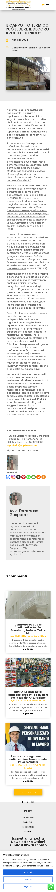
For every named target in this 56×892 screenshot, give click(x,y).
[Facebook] (8, 477)
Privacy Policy (28, 818)
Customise (28, 879)
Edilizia (33, 47)
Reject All (28, 886)
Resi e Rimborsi (28, 827)
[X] (18, 477)
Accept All (28, 872)
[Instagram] (13, 477)
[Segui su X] (27, 802)
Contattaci (28, 831)
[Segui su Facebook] (22, 802)
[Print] (38, 477)
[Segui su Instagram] (32, 802)
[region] (28, 871)
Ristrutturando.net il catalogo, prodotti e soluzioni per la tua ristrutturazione (28, 694)
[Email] (33, 477)
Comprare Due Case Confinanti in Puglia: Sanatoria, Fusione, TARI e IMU (28, 629)
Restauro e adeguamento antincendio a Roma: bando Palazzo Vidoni (28, 759)
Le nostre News (31, 636)
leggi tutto (28, 649)
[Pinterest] (23, 477)
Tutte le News (28, 792)
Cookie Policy (28, 822)
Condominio (19, 47)
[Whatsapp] (28, 477)
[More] (43, 477)
